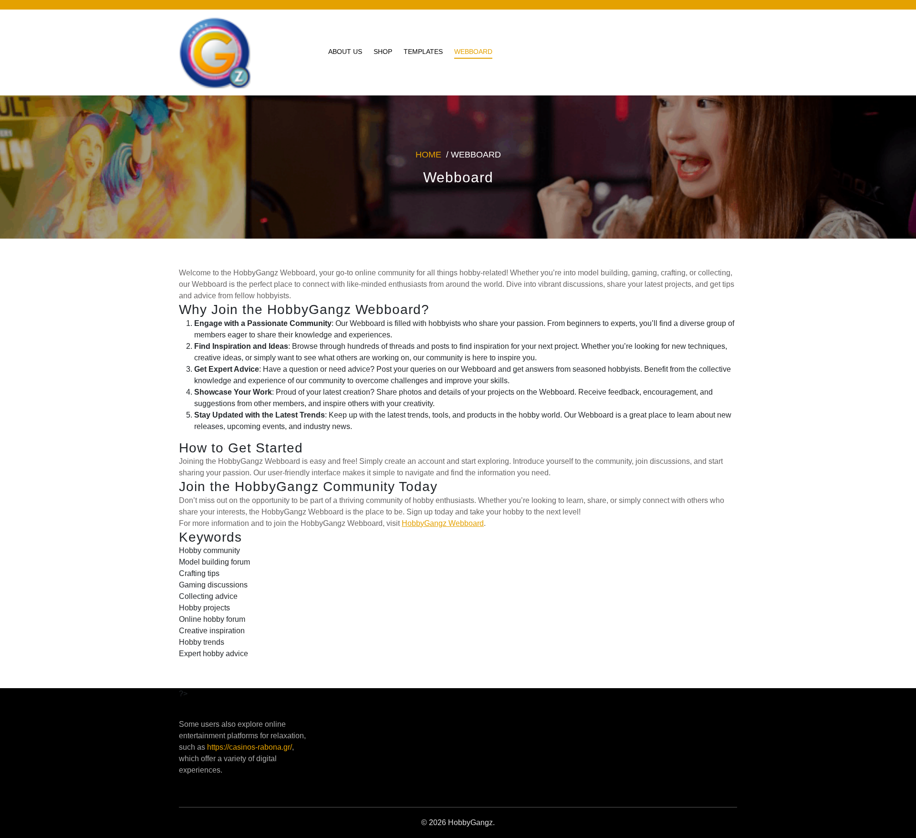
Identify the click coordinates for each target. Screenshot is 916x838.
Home (428, 154)
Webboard (473, 51)
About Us (345, 51)
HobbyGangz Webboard (443, 523)
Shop (383, 51)
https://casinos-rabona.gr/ (249, 747)
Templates (423, 51)
